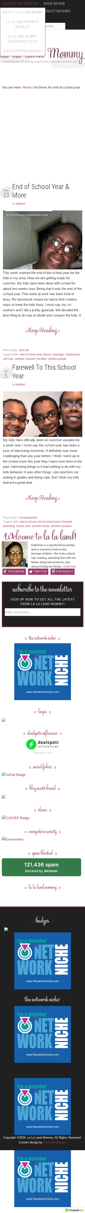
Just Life (24, 350)
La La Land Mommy (42, 887)
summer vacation (36, 358)
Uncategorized (28, 517)
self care (8, 358)
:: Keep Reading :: (42, 330)
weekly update (57, 358)
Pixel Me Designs (54, 1142)
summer (19, 358)
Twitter (40, 571)
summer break (40, 526)
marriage (58, 354)
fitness (47, 354)
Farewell (66, 521)
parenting (9, 526)
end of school (28, 521)
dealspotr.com (42, 753)
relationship (72, 354)
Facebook (16, 571)
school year (23, 526)
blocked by (46, 868)
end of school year (31, 354)
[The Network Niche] (42, 698)
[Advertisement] (42, 137)
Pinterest (64, 571)
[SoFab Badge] (14, 775)
